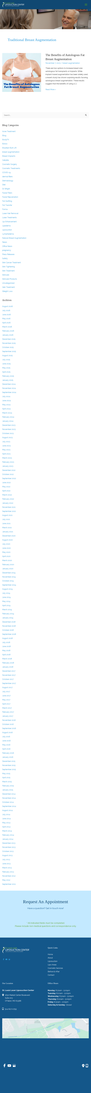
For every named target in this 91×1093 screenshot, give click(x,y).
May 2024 (6, 405)
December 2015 (8, 761)
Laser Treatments (9, 217)
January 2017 (7, 716)
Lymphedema (8, 234)
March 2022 (7, 495)
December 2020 (9, 536)
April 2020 (6, 556)
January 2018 (7, 667)
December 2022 (8, 470)
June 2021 (6, 523)
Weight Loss (7, 291)
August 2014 (7, 810)
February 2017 (8, 712)
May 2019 (6, 601)
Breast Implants (8, 156)
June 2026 (6, 315)
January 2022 (7, 503)
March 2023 (7, 458)
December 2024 (9, 384)
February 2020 (8, 564)
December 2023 (8, 425)
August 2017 (7, 687)
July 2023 (6, 442)
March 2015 (7, 782)
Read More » (51, 89)
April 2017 (6, 704)
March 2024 (7, 413)
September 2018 (9, 634)
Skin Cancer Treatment (11, 262)
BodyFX (5, 140)
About (50, 958)
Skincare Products (9, 279)
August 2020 (7, 540)
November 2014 (9, 798)
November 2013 (9, 847)
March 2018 (7, 659)
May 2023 (6, 450)
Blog (4, 135)
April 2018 (6, 655)
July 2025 (6, 360)
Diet (4, 185)
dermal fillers (7, 177)
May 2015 (6, 773)
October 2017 (8, 679)
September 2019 (9, 585)
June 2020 (6, 548)
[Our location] (87, 1066)
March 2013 (7, 868)
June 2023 (6, 446)
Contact (51, 975)
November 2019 (9, 577)
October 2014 (8, 802)
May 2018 (6, 650)
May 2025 (6, 368)
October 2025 (8, 347)
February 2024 (8, 417)
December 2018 (8, 622)
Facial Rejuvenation (10, 197)
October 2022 (8, 474)
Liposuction (7, 230)
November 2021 (9, 507)
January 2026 (7, 335)
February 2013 (8, 872)
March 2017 (7, 708)
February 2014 (8, 835)
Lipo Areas (52, 965)
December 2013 (8, 843)
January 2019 (7, 618)
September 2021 (9, 511)
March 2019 (7, 610)
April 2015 (6, 777)
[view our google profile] (9, 959)
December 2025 (8, 339)
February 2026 (8, 331)
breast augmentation (71, 63)
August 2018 (7, 638)
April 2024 (6, 409)
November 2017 (9, 675)
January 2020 (7, 569)
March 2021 (7, 528)
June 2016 (6, 741)
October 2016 (8, 724)
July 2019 (6, 593)
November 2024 (9, 388)
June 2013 (6, 864)
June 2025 (6, 364)
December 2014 (8, 794)
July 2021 (6, 519)
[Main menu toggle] (86, 5)
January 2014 (7, 839)
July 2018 (6, 642)
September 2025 (9, 351)
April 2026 (6, 323)
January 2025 (7, 380)
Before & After (53, 972)
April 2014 (6, 827)
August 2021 (7, 515)
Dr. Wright (6, 189)
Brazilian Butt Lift (9, 148)
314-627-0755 (11, 1009)
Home (50, 954)
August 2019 (7, 589)
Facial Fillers (7, 193)
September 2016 (9, 728)
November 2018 (9, 626)
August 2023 (7, 437)
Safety (5, 258)
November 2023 (9, 429)
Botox (4, 144)
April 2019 (6, 605)
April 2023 (6, 454)
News (4, 242)
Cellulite (5, 160)
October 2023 (8, 433)
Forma (5, 209)
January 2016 (7, 757)
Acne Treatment (9, 131)
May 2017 (6, 700)
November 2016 (9, 720)
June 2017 (6, 696)
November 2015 (9, 765)
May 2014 (6, 823)
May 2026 (6, 319)
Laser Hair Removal (10, 213)
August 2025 (7, 355)
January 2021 (7, 532)
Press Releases (8, 254)
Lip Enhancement (9, 222)
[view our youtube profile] (6, 959)
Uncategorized (8, 283)
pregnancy (6, 250)
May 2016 (6, 745)
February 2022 (8, 499)
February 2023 (8, 462)
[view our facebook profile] (3, 959)
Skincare (5, 275)
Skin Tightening (8, 267)
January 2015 (7, 790)
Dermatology (7, 181)
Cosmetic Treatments (11, 168)
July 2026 (6, 310)
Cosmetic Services (55, 968)
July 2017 (6, 692)
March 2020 (7, 560)
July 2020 (6, 544)
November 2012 (9, 876)
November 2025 (9, 343)
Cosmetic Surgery (9, 164)
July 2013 (6, 859)
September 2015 (9, 769)
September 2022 (9, 478)
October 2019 (8, 581)
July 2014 (6, 814)
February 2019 (8, 614)
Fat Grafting (7, 201)
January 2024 (7, 421)
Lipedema (6, 226)
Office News (7, 246)
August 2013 (7, 855)
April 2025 (6, 372)
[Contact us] (83, 1066)
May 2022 (6, 487)
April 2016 (6, 749)
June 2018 (6, 646)
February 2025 (8, 376)
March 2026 (7, 327)
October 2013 (8, 851)
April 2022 (6, 491)
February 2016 (8, 753)
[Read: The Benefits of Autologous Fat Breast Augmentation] (21, 72)
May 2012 (6, 880)
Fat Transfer (7, 205)
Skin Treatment (8, 271)
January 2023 (7, 466)
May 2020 (6, 552)
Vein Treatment (8, 287)
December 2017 (8, 671)
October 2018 (8, 630)
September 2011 (9, 884)
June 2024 (6, 401)
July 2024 (6, 396)
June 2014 (6, 819)
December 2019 (8, 573)
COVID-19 (6, 172)
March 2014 (7, 831)
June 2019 (6, 597)
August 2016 (7, 732)
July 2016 (6, 737)
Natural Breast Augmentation (14, 238)
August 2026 (7, 306)
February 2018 (8, 663)
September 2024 (9, 392)
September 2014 (9, 806)
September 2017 (9, 683)
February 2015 (8, 786)
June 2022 (6, 482)
